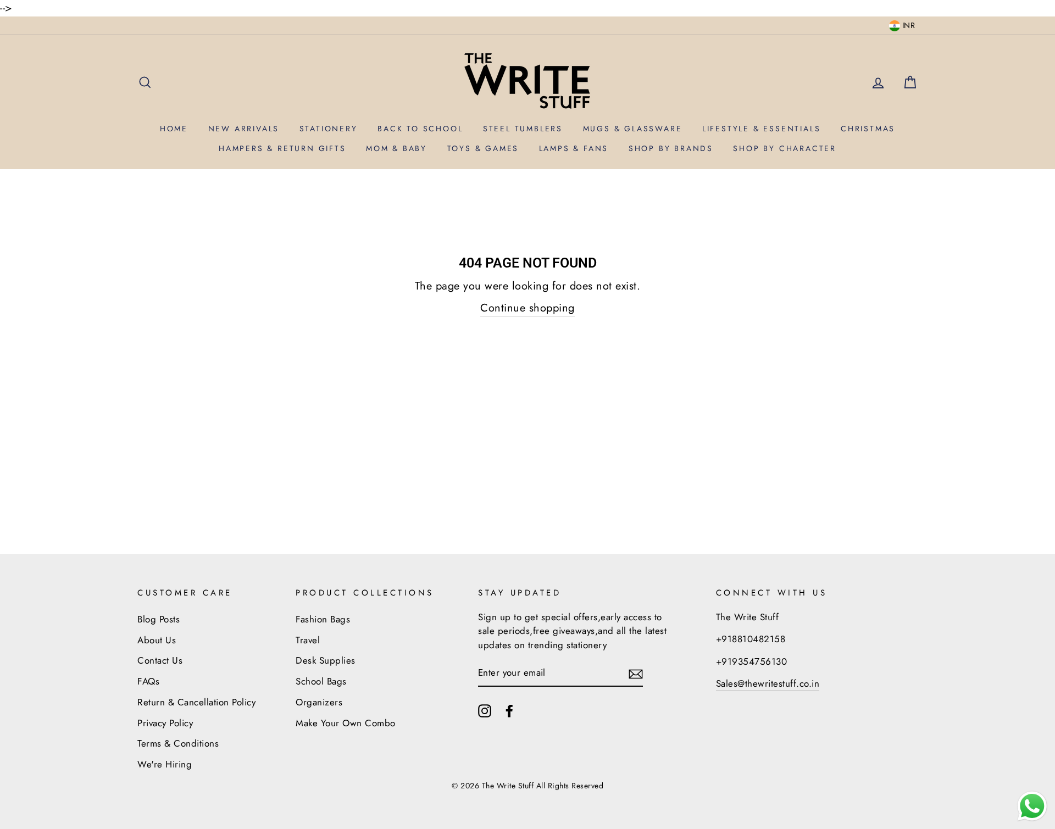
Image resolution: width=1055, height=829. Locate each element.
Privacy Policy (165, 723)
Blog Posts (158, 619)
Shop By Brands (671, 148)
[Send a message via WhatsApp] (1032, 806)
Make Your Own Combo (346, 723)
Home (174, 128)
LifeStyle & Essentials (761, 128)
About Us (156, 640)
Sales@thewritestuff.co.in (768, 683)
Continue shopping (527, 308)
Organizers (319, 702)
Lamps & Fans (574, 148)
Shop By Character (784, 148)
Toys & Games (483, 148)
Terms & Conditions (178, 743)
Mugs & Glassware (632, 128)
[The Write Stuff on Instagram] (484, 710)
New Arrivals (244, 128)
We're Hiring (164, 764)
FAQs (148, 681)
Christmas (868, 128)
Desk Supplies (326, 660)
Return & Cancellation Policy (196, 702)
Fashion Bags (323, 619)
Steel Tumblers (523, 128)
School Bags (321, 681)
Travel (308, 640)
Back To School (420, 128)
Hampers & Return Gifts (282, 148)
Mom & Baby (396, 148)
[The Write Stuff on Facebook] (509, 710)
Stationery (328, 128)
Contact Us (159, 660)
